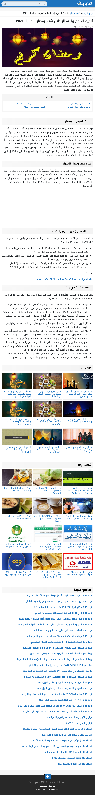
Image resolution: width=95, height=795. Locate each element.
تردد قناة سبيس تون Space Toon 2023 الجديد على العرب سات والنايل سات (55, 706)
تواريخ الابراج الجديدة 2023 (79, 723)
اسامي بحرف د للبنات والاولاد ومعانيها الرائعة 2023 (67, 735)
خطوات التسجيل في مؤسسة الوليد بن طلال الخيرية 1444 (64, 682)
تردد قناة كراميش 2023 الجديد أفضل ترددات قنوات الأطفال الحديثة (59, 596)
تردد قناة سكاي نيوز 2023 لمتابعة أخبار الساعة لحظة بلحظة (63, 607)
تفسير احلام (41, 790)
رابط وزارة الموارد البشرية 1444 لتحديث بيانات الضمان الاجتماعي (61, 642)
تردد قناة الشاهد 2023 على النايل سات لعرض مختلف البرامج (63, 630)
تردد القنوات (54, 790)
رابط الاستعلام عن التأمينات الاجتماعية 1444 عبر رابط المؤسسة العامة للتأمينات (53, 659)
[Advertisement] (47, 207)
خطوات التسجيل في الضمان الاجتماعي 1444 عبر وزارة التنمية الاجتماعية (57, 648)
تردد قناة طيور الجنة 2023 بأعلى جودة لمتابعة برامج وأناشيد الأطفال (59, 601)
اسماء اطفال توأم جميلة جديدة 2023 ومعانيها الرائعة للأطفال (61, 740)
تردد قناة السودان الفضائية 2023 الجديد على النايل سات (64, 688)
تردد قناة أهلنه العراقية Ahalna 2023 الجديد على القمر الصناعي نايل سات (56, 694)
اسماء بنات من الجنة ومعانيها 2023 (75, 764)
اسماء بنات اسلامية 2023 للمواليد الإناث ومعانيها (68, 752)
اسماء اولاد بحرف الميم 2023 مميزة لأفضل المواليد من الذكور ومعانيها (57, 729)
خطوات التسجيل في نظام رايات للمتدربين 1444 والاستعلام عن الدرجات (58, 677)
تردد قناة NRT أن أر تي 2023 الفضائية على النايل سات (65, 700)
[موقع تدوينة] (85, 3)
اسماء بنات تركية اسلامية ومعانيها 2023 (72, 758)
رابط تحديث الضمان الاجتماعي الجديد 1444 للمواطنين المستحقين (60, 653)
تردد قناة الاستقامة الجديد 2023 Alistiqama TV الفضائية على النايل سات (56, 711)
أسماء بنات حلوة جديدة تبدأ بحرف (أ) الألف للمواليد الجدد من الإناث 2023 (57, 746)
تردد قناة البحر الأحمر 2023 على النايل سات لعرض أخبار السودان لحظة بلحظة (55, 619)
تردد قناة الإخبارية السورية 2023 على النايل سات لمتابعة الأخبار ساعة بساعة (55, 625)
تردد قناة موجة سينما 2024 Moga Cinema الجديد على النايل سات (59, 636)
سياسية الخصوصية (47, 786)
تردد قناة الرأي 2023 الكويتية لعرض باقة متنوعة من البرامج (63, 613)
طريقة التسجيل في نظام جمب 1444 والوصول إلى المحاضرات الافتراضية (57, 671)
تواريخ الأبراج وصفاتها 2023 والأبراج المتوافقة (69, 717)
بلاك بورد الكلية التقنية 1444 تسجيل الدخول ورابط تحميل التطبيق (60, 665)
